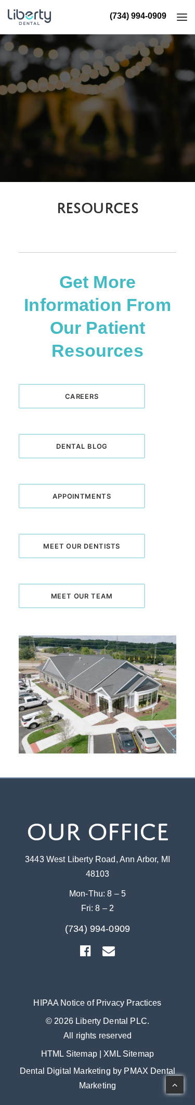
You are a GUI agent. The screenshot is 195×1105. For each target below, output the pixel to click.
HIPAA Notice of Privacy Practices (97, 1002)
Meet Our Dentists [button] (81, 546)
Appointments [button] (82, 496)
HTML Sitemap (69, 1053)
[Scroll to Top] (175, 1084)
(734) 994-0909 (138, 15)
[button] (176, 17)
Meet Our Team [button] (82, 596)
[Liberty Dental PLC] (29, 17)
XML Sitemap (128, 1053)
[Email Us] (108, 953)
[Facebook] (85, 953)
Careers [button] (82, 396)
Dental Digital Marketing (65, 1071)
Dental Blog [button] (82, 446)
